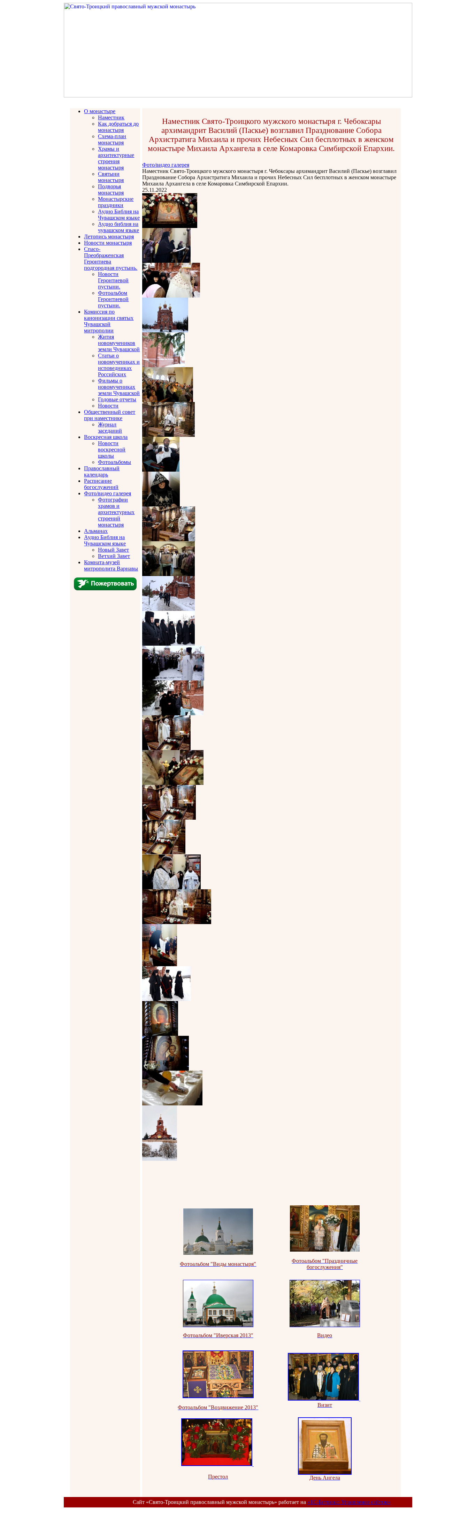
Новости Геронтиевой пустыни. (113, 280)
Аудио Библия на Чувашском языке (119, 214)
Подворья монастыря (111, 189)
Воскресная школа (106, 437)
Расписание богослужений (101, 484)
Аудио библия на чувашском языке (118, 227)
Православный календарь (102, 471)
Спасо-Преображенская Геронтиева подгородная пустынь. (110, 258)
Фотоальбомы (114, 462)
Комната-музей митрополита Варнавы (111, 565)
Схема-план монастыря (112, 139)
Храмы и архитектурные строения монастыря (116, 158)
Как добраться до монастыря (118, 127)
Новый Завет (113, 550)
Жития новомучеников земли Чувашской (119, 343)
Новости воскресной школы (111, 449)
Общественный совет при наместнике (109, 415)
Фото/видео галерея (107, 493)
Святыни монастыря (111, 177)
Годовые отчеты (117, 399)
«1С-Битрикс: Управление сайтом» (349, 1502)
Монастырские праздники (115, 202)
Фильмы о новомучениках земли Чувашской (119, 387)
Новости (108, 406)
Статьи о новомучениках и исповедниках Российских (119, 365)
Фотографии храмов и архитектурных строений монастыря (116, 512)
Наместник (111, 117)
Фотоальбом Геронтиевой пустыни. (113, 299)
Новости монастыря (108, 243)
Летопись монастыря (109, 236)
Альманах (96, 531)
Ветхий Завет (114, 556)
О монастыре (99, 111)
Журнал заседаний (110, 427)
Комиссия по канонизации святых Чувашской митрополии (108, 321)
